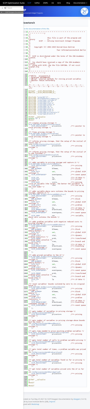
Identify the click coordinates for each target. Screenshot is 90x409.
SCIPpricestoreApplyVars (51, 256)
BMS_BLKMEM (36, 168)
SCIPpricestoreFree (49, 133)
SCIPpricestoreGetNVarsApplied (46, 372)
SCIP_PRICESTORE (38, 126)
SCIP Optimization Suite (14, 3)
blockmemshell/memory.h (48, 99)
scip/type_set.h (45, 102)
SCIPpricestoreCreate (50, 124)
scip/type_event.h (46, 105)
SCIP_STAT (35, 205)
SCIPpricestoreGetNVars (42, 313)
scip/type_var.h (45, 108)
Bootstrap (35, 404)
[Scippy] (84, 11)
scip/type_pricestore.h (48, 112)
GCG (59, 3)
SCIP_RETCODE (34, 124)
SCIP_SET (35, 171)
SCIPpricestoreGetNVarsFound (45, 361)
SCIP (29, 3)
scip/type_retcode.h (47, 100)
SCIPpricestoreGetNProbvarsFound (46, 352)
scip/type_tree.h (45, 111)
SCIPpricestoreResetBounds (52, 287)
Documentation (79, 3)
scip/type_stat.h (45, 103)
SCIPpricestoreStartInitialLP (46, 144)
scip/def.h (42, 97)
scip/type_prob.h (45, 109)
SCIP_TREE (35, 241)
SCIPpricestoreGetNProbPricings (46, 342)
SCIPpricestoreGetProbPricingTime (53, 332)
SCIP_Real (35, 182)
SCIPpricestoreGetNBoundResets (46, 323)
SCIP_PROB (35, 238)
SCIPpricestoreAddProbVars (52, 225)
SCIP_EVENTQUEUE (38, 174)
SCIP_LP (34, 178)
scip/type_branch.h (46, 114)
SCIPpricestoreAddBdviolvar (53, 194)
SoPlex (37, 3)
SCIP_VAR (35, 179)
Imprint (52, 401)
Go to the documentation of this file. (35, 29)
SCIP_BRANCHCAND (38, 209)
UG (52, 3)
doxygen (76, 399)
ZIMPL (45, 3)
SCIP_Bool (35, 185)
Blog (68, 3)
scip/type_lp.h (44, 106)
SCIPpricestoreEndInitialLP (45, 155)
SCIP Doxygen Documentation (15, 12)
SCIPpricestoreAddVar (50, 164)
